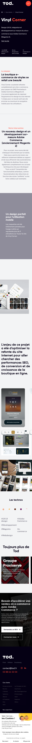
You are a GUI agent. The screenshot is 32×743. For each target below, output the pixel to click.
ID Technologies (18, 694)
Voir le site (5, 41)
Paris (4, 662)
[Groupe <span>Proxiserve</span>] (15, 570)
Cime (4, 702)
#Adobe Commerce (22, 520)
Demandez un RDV (11, 629)
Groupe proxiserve (7, 686)
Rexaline (5, 688)
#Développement (9, 525)
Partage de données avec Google (11, 734)
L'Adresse (5, 691)
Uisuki (16, 696)
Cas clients (9, 12)
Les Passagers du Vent (20, 686)
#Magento (5, 529)
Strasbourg (17, 662)
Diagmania (17, 699)
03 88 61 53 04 (10, 671)
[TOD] (8, 661)
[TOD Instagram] (22, 668)
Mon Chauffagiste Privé (20, 691)
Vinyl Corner (18, 688)
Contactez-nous (10, 637)
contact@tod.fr (10, 668)
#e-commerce (22, 530)
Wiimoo (16, 702)
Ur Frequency (6, 699)
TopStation (5, 694)
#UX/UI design (4, 520)
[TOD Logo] (8, 3)
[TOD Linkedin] (25, 668)
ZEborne (5, 696)
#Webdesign (7, 535)
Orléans (10, 662)
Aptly (4, 704)
